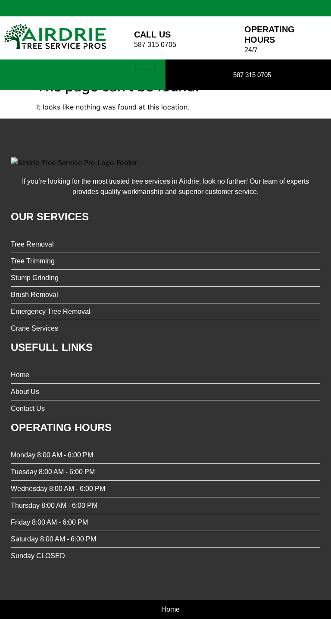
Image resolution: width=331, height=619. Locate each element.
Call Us (152, 34)
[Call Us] (121, 37)
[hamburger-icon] (145, 67)
